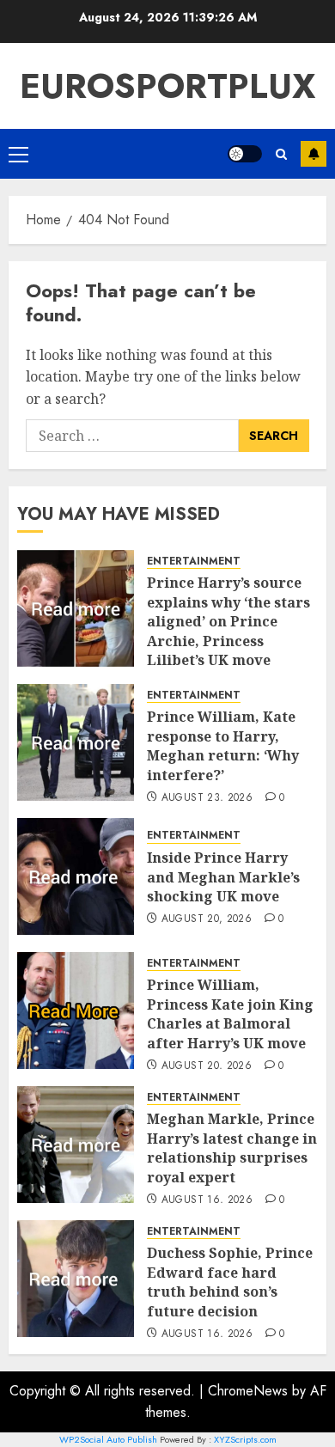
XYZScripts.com (245, 1439)
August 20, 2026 (206, 919)
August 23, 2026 (207, 798)
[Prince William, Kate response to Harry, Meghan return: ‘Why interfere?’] (75, 742)
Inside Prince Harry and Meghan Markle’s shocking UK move (223, 877)
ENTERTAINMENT (194, 561)
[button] (18, 154)
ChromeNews (248, 1391)
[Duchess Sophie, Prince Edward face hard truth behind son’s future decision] (75, 1278)
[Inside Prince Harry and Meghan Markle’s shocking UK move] (75, 876)
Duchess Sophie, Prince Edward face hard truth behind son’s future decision (230, 1281)
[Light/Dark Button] (245, 153)
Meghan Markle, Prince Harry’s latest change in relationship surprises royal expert (232, 1147)
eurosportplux (167, 86)
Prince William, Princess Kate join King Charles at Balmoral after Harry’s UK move (230, 1013)
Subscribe (313, 154)
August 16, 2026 (207, 1200)
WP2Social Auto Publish (108, 1439)
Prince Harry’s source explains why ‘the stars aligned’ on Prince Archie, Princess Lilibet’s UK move (228, 621)
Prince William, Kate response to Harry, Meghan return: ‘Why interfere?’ (223, 745)
